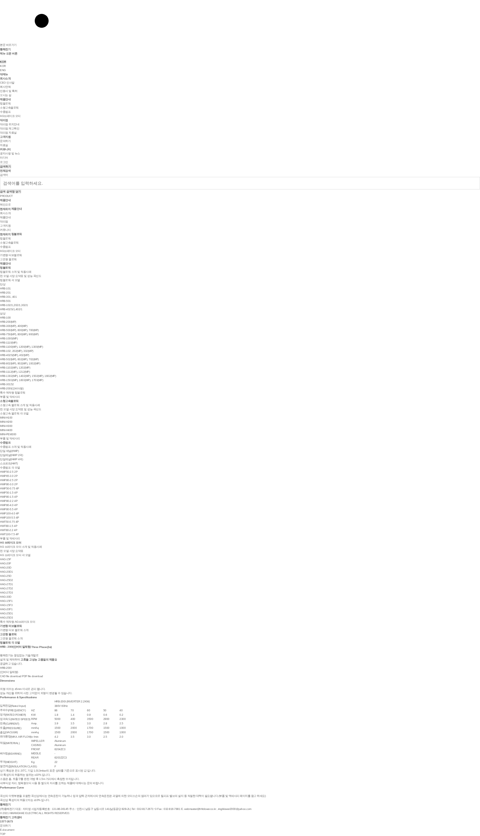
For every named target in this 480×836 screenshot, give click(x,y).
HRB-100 (5, 317)
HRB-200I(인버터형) (11, 388)
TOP (3, 833)
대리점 (4, 120)
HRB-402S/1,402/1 (11, 309)
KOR (3, 61)
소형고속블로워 (9, 107)
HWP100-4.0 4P (9, 513)
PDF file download (32, 676)
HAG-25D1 (6, 613)
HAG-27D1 (6, 584)
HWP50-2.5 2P (9, 471)
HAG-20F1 (6, 609)
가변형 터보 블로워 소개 (14, 630)
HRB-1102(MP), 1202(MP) (15, 367)
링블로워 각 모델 (10, 280)
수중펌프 (5, 111)
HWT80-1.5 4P (8, 525)
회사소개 (5, 78)
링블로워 (5, 103)
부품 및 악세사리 (10, 396)
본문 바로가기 (8, 44)
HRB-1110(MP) (8, 342)
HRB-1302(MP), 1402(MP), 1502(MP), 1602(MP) (28, 375)
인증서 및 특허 (8, 90)
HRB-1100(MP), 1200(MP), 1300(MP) (21, 346)
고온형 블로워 (8, 259)
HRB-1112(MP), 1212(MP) (15, 371)
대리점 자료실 (8, 132)
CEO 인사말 (7, 82)
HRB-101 (5, 288)
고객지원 (5, 136)
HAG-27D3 (6, 592)
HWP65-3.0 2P (9, 475)
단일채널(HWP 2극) (11, 455)
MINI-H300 (6, 425)
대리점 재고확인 (9, 128)
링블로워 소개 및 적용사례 (15, 271)
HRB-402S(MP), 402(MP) (14, 355)
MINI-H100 (6, 417)
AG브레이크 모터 (10, 115)
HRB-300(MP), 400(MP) (13, 325)
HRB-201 (5, 292)
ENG (3, 70)
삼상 (2, 313)
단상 (2, 284)
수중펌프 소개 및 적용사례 (15, 446)
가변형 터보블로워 (11, 255)
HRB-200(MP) (8, 321)
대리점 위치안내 (9, 124)
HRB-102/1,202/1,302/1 (14, 305)
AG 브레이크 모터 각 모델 (15, 555)
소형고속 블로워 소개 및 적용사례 (20, 405)
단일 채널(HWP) (9, 450)
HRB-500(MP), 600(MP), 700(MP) (19, 330)
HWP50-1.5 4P (9, 492)
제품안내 (5, 99)
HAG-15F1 (6, 600)
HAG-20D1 (6, 571)
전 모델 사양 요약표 (11, 550)
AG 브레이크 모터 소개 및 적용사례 (21, 546)
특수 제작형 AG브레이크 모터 (17, 621)
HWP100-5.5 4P (9, 517)
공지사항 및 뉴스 (10, 153)
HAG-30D (5, 596)
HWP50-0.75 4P (9, 488)
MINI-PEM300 (8, 434)
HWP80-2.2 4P (9, 500)
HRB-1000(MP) (9, 338)
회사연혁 (5, 86)
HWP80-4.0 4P (9, 505)
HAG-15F (5, 559)
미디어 (4, 157)
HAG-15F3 (6, 605)
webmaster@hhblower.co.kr (200, 808)
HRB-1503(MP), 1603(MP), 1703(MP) (21, 380)
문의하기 (5, 140)
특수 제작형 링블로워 (12, 392)
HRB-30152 (7, 384)
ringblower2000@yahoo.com (234, 808)
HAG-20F (5, 563)
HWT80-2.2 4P (8, 530)
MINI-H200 (6, 421)
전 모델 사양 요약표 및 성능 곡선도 (20, 275)
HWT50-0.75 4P (9, 521)
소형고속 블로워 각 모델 (14, 413)
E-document (7, 829)
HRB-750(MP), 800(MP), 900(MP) (19, 334)
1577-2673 (6, 821)
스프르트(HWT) (9, 463)
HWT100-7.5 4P (9, 534)
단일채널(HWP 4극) (11, 459)
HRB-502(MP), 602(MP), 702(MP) (19, 359)
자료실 (4, 145)
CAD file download (10, 676)
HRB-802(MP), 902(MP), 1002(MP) (20, 363)
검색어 (4, 174)
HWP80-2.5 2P (9, 480)
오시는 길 (5, 95)
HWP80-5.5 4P (9, 509)
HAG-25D (5, 575)
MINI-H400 (6, 430)
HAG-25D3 (6, 617)
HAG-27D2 (6, 588)
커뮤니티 (5, 149)
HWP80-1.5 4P (9, 496)
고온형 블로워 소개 (11, 638)
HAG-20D (5, 567)
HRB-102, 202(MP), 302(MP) (16, 350)
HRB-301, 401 (8, 296)
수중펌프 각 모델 (10, 467)
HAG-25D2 (6, 580)
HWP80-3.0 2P (9, 484)
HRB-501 (5, 300)
